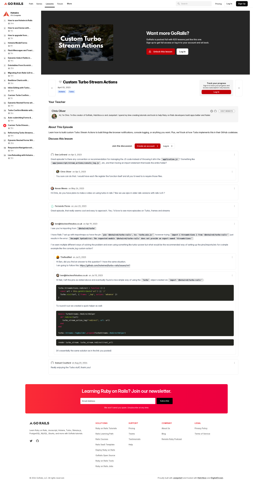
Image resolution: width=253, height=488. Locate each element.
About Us (166, 428)
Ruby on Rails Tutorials (106, 428)
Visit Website (226, 111)
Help (131, 444)
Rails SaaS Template (105, 444)
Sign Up (241, 4)
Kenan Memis (61, 188)
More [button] (69, 4)
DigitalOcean (217, 478)
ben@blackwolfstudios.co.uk (68, 224)
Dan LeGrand (61, 154)
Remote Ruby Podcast (172, 439)
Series (39, 4)
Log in (166, 146)
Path (31, 4)
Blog (164, 434)
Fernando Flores (62, 206)
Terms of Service (202, 434)
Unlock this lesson (162, 51)
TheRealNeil (66, 257)
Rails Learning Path (104, 434)
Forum (60, 4)
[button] (234, 154)
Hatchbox (202, 478)
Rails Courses (102, 439)
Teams (132, 434)
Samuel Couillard (63, 363)
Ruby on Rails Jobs (104, 466)
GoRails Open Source (105, 455)
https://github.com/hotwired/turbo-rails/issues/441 (105, 265)
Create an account (146, 146)
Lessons (50, 4)
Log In (229, 4)
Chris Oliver (65, 171)
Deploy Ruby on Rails (105, 450)
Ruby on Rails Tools (105, 461)
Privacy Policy (201, 428)
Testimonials (134, 439)
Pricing (218, 4)
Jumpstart (178, 478)
